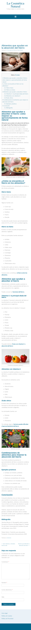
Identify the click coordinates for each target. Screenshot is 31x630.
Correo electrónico (7, 590)
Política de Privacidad (7, 618)
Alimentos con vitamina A (12, 96)
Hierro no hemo (9, 90)
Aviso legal (4, 613)
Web (3, 597)
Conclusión (6, 106)
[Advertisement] (15, 31)
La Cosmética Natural (15, 5)
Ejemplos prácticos (10, 104)
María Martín (20, 50)
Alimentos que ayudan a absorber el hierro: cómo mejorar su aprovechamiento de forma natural (14, 80)
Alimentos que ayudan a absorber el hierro (14, 92)
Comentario (5, 562)
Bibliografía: (8, 108)
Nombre (4, 582)
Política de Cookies (7, 616)
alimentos (9, 537)
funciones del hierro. (18, 292)
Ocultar (17, 75)
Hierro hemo (8, 88)
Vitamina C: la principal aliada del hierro (16, 94)
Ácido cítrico (8, 98)
